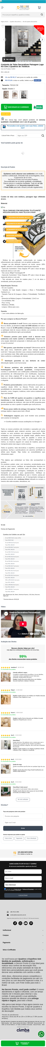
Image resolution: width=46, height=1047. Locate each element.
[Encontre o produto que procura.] (42, 14)
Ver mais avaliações (23, 799)
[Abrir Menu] (2, 7)
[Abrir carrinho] (41, 7)
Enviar (23, 828)
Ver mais (3, 525)
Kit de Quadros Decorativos (30, 21)
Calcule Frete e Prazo (8, 135)
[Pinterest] (31, 924)
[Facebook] (15, 924)
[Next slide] (42, 39)
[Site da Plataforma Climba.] (23, 1029)
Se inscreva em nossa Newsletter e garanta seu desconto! (23, 866)
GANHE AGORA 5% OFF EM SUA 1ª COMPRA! (23, 864)
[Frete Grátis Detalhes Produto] (6, 114)
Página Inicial (4, 21)
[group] (23, 853)
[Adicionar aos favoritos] (3, 26)
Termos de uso (17, 889)
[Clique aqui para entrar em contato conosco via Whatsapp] (41, 1034)
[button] (17, 61)
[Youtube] (26, 924)
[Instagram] (20, 924)
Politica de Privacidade (28, 889)
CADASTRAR (22, 895)
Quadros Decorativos (15, 21)
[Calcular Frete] (43, 135)
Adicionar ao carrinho (18, 107)
